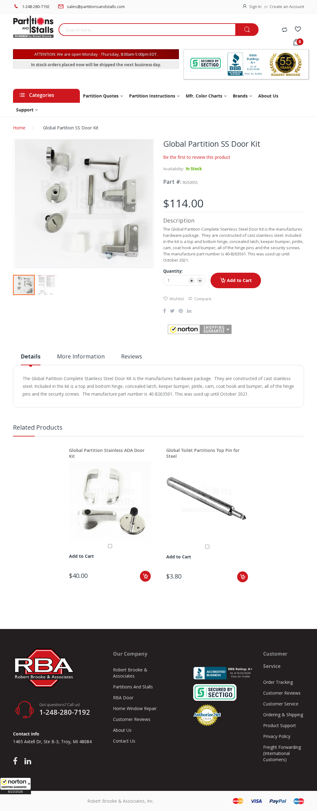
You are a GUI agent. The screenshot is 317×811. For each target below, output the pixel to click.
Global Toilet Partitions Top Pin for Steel (203, 453)
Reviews (131, 356)
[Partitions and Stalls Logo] (33, 29)
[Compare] (284, 30)
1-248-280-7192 (36, 6)
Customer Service (280, 704)
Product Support (279, 725)
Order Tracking (278, 682)
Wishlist (176, 298)
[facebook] (16, 761)
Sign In (255, 6)
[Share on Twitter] (172, 311)
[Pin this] (181, 311)
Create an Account (287, 6)
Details (31, 356)
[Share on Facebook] (164, 311)
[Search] (246, 30)
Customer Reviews (131, 719)
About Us (122, 730)
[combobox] (147, 29)
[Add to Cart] (145, 576)
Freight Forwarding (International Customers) (282, 753)
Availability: (173, 168)
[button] (15, 786)
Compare (202, 298)
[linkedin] (27, 761)
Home (19, 128)
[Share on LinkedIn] (189, 311)
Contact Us (124, 741)
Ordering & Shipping (283, 715)
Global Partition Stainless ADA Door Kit (107, 453)
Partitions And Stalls (133, 687)
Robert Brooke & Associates (130, 673)
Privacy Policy (276, 736)
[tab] (30, 359)
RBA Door (123, 697)
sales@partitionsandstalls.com (96, 6)
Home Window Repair (135, 708)
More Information (81, 356)
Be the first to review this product (196, 157)
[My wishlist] (298, 30)
